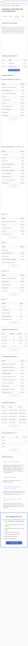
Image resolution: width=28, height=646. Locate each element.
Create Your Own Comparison (14, 70)
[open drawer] (1, 2)
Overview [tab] (5, 16)
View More (15, 118)
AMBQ (12, 5)
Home (2, 5)
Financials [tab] (22, 16)
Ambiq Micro (11, 63)
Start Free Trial (14, 542)
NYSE (9, 5)
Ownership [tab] (17, 16)
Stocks (5, 5)
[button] (14, 461)
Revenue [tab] (10, 16)
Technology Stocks (12, 66)
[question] (17, 56)
